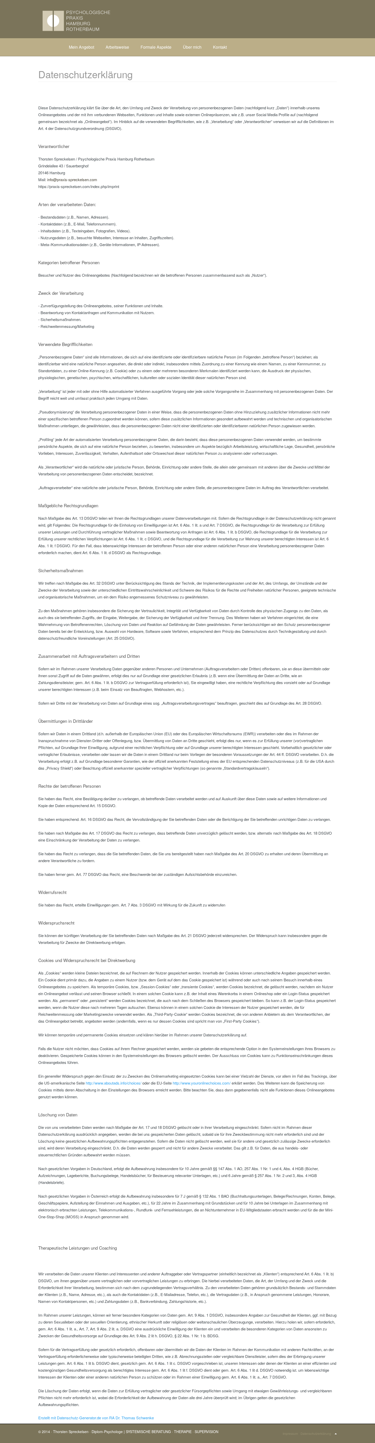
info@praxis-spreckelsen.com (72, 179)
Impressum (290, 1433)
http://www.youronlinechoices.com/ (202, 1083)
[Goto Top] (336, 1433)
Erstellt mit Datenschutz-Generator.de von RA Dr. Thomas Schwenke (96, 1417)
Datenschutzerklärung (316, 1433)
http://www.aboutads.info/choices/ (113, 1083)
